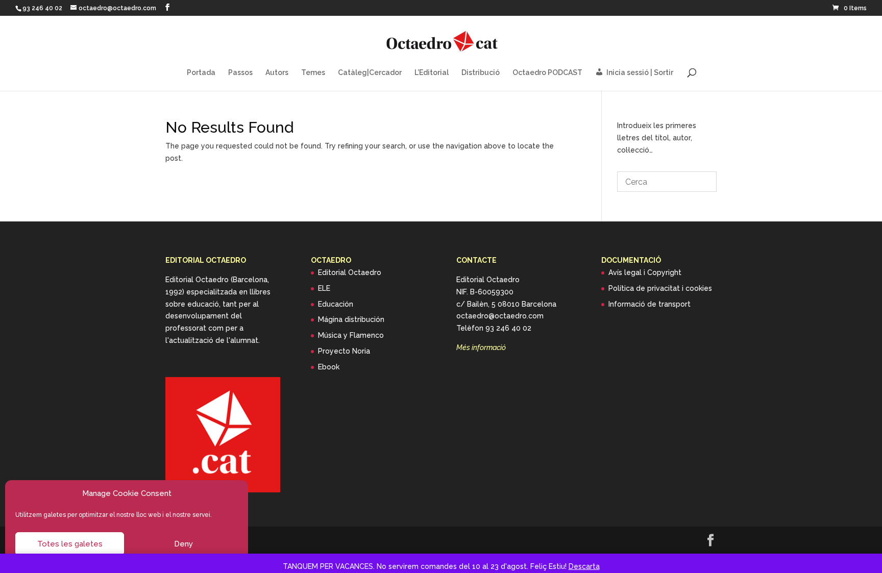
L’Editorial (431, 73)
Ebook (328, 367)
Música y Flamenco (351, 335)
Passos (240, 73)
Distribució (480, 73)
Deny (183, 544)
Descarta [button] (584, 566)
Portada (201, 73)
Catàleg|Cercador (370, 73)
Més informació (481, 347)
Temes (313, 73)
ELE (324, 288)
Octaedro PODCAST (547, 73)
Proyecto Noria (344, 351)
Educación (335, 304)
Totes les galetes (70, 544)
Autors (276, 73)
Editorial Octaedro (349, 272)
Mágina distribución (351, 319)
